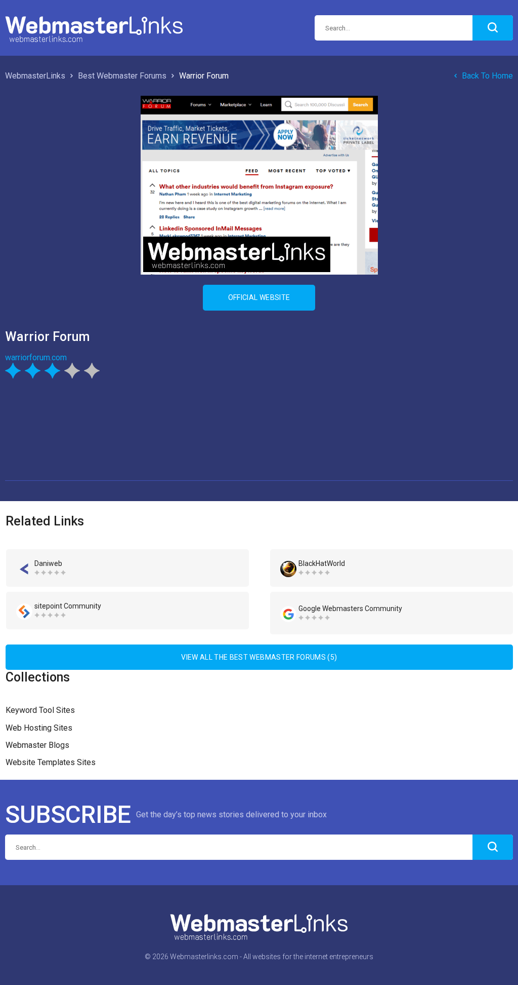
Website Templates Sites (51, 762)
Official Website (259, 297)
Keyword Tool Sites (40, 710)
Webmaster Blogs (37, 745)
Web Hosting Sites (39, 728)
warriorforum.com (36, 357)
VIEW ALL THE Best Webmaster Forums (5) (259, 657)
